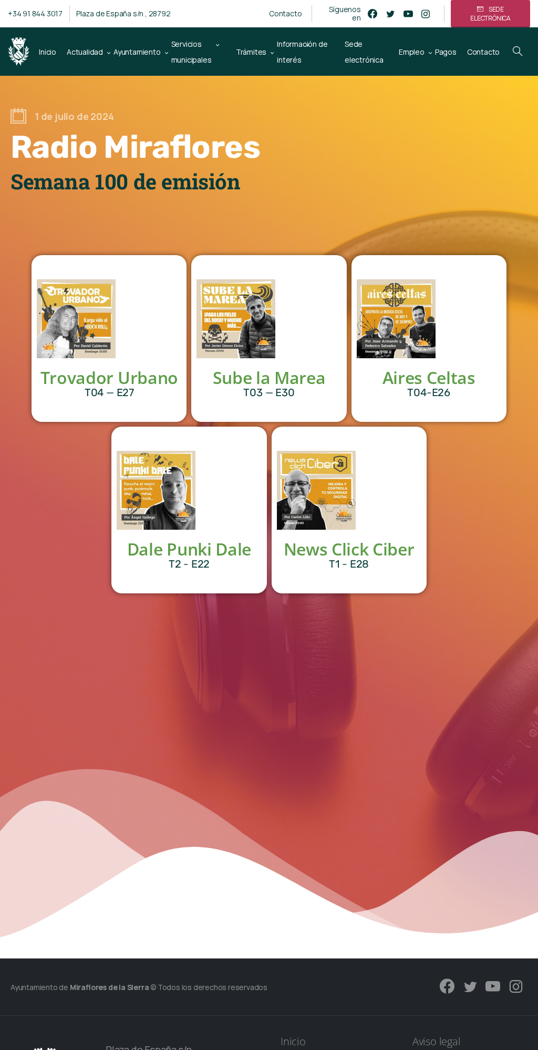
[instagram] (425, 13)
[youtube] (408, 13)
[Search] (517, 51)
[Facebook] (372, 13)
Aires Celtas (428, 377)
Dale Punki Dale (189, 549)
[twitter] (390, 13)
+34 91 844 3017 (35, 13)
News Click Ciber (349, 549)
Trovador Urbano (109, 377)
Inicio (293, 1041)
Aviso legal (436, 1041)
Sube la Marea (269, 377)
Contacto (285, 13)
